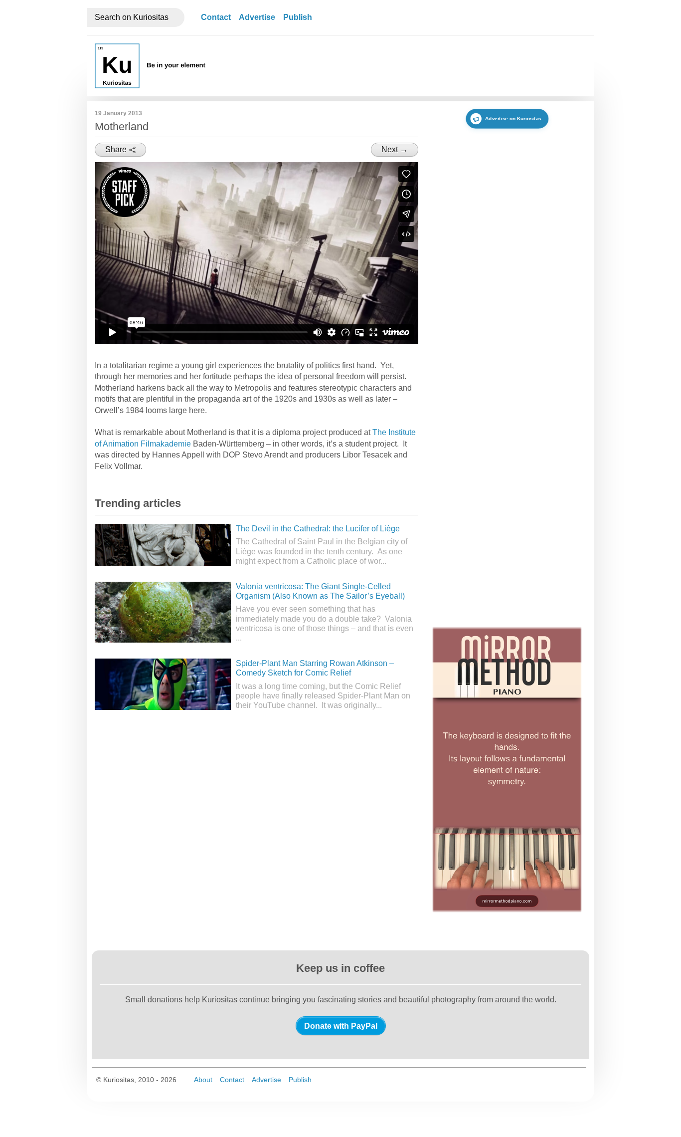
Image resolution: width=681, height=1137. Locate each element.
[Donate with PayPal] (341, 1025)
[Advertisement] (404, 65)
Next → (394, 149)
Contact (216, 17)
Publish (297, 17)
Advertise (257, 17)
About (203, 1080)
